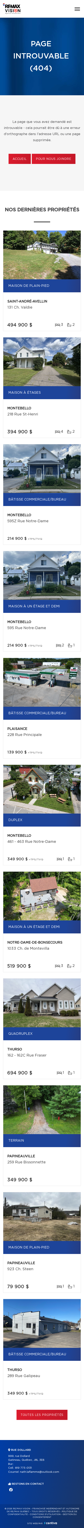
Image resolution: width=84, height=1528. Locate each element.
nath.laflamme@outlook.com (39, 1472)
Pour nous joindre (53, 159)
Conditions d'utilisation (45, 1514)
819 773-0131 (23, 1468)
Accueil (20, 159)
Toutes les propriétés (42, 1415)
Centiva (50, 1523)
